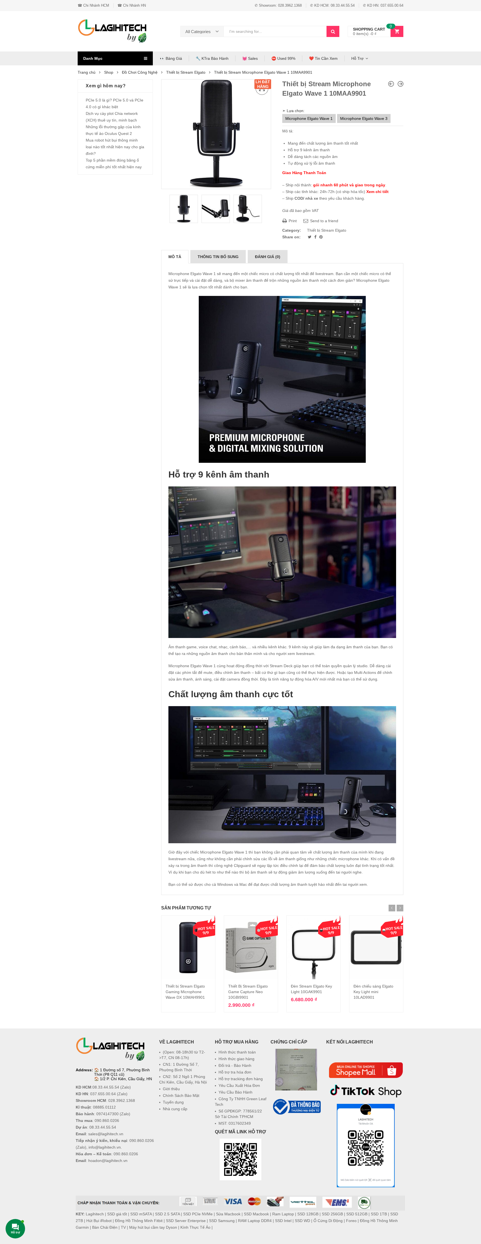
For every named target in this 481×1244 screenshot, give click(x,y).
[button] (296, 1129)
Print (292, 221)
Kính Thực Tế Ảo (195, 1227)
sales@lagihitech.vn (105, 1134)
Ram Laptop (283, 1214)
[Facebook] (315, 237)
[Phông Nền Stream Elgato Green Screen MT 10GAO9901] (391, 83)
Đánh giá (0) (267, 256)
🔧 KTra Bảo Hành (212, 58)
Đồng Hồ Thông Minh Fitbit (139, 1220)
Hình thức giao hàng (236, 1059)
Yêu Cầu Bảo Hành (235, 1092)
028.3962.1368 (121, 1100)
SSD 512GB (356, 1214)
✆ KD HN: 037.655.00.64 (383, 5)
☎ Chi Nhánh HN (131, 5)
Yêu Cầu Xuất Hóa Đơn (239, 1085)
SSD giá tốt (117, 1214)
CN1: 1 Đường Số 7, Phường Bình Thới (179, 1067)
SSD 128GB (307, 1214)
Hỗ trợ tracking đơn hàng (241, 1079)
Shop (108, 72)
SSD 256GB (332, 1214)
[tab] (174, 256)
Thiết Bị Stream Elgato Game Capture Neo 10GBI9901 (248, 992)
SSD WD (302, 1220)
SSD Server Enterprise (186, 1220)
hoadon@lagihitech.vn (107, 1160)
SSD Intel (283, 1220)
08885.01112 (104, 1107)
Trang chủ (86, 72)
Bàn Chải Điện (104, 1227)
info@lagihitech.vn (105, 1147)
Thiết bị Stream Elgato (185, 72)
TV (123, 1227)
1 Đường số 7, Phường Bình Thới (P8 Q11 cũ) (122, 1072)
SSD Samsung (222, 1220)
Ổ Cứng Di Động (328, 1220)
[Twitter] (310, 237)
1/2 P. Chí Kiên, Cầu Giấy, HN (126, 1079)
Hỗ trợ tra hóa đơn (235, 1072)
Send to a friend (323, 221)
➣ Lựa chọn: (293, 110)
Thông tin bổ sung (218, 256)
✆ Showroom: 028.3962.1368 (278, 5)
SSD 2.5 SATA (167, 1214)
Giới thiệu (171, 1089)
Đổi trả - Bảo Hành (235, 1065)
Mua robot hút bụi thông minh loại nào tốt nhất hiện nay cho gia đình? (115, 147)
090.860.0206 (107, 1120)
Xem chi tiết (377, 191)
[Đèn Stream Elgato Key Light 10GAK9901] (400, 83)
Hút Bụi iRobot (99, 1220)
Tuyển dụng (173, 1102)
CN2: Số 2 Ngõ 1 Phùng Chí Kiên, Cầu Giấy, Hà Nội (183, 1079)
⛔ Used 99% (283, 58)
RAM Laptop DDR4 (255, 1220)
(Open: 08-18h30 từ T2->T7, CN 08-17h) (182, 1055)
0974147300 (107, 1114)
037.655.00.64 (103, 1094)
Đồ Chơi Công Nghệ (140, 72)
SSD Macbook (256, 1214)
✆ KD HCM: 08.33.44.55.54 (332, 5)
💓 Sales (250, 58)
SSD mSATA (141, 1214)
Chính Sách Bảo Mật (181, 1095)
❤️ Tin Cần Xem (323, 58)
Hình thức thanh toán (237, 1052)
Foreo (351, 1220)
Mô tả (174, 256)
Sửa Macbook (228, 1214)
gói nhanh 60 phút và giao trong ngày (349, 185)
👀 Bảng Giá (171, 58)
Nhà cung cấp (175, 1109)
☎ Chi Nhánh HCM (93, 5)
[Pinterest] (320, 237)
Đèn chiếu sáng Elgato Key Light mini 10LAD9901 (373, 992)
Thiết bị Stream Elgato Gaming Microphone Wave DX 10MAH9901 (185, 992)
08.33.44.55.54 (105, 1087)
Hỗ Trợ (357, 58)
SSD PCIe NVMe (198, 1214)
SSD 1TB (379, 1214)
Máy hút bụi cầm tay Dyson (153, 1227)
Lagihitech (95, 1214)
